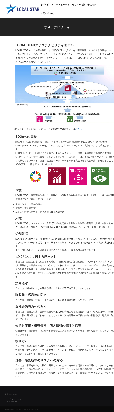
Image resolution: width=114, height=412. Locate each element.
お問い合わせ (47, 13)
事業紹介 (45, 4)
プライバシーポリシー (15, 399)
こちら (78, 128)
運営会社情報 (13, 401)
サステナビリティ (61, 4)
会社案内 (91, 4)
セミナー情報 (78, 4)
